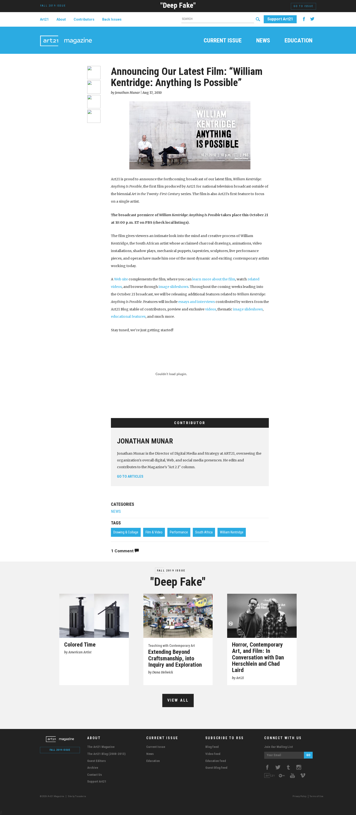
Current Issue (223, 41)
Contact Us (94, 774)
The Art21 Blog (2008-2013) (106, 754)
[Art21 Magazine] (66, 35)
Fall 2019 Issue (171, 570)
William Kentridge (231, 532)
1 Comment (123, 550)
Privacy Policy (299, 796)
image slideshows (173, 287)
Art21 (44, 19)
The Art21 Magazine (101, 747)
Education (298, 41)
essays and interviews (196, 302)
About (61, 19)
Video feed (212, 754)
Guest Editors (96, 761)
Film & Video (154, 532)
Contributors (84, 19)
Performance (179, 532)
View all (178, 700)
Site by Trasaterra (77, 796)
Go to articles (130, 476)
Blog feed (212, 747)
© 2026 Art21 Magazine (52, 796)
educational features (128, 316)
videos (210, 309)
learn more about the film (213, 279)
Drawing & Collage (125, 532)
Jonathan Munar (145, 441)
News (263, 41)
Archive (92, 767)
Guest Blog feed (216, 767)
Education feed (215, 761)
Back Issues (112, 19)
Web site (121, 279)
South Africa (204, 532)
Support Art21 (280, 19)
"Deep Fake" (178, 5)
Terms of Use (316, 796)
